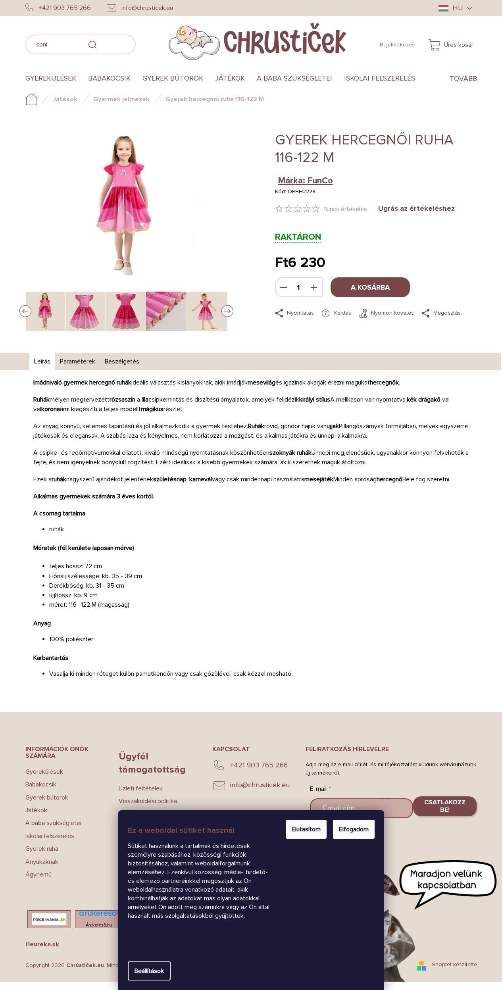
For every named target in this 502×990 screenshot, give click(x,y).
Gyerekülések (44, 772)
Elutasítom (306, 829)
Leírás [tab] (42, 361)
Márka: (305, 180)
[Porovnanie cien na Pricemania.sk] (49, 919)
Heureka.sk (42, 944)
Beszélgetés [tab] (122, 361)
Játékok (36, 810)
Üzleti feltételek (141, 788)
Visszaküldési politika (148, 801)
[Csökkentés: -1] (284, 287)
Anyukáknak (41, 862)
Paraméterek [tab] (77, 361)
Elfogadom (354, 829)
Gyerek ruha (41, 849)
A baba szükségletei (53, 823)
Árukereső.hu (99, 925)
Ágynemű (38, 875)
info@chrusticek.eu (260, 784)
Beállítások (149, 971)
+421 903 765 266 (259, 765)
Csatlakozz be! (444, 806)
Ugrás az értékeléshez (416, 208)
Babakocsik (40, 784)
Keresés (148, 43)
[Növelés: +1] (314, 287)
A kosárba (370, 287)
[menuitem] (53, 78)
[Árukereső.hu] (98, 915)
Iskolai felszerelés (49, 836)
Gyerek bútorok (46, 798)
